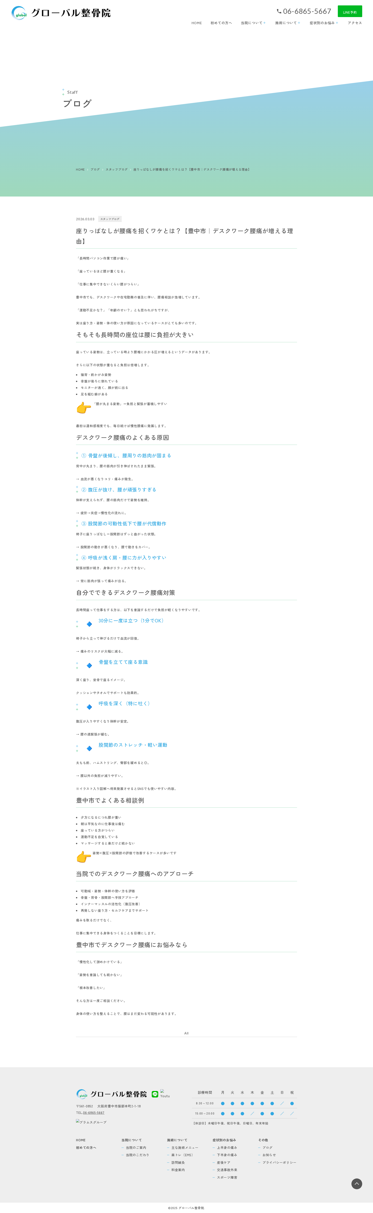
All (186, 1033)
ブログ (267, 1147)
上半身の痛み (227, 1147)
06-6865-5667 (307, 11)
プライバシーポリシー (279, 1162)
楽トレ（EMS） (183, 1155)
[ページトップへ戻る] (356, 1183)
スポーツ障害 (227, 1177)
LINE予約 (350, 12)
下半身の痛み (227, 1155)
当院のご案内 (136, 1147)
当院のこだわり (138, 1155)
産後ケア (224, 1162)
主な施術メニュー (185, 1147)
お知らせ (269, 1155)
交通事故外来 (227, 1169)
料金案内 (178, 1169)
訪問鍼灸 (178, 1162)
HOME (196, 22)
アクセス (355, 22)
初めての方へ (221, 22)
